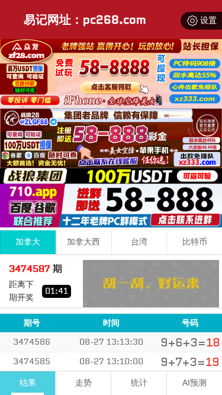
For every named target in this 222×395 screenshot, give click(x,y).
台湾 (139, 242)
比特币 (194, 242)
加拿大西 (83, 242)
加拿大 (27, 242)
